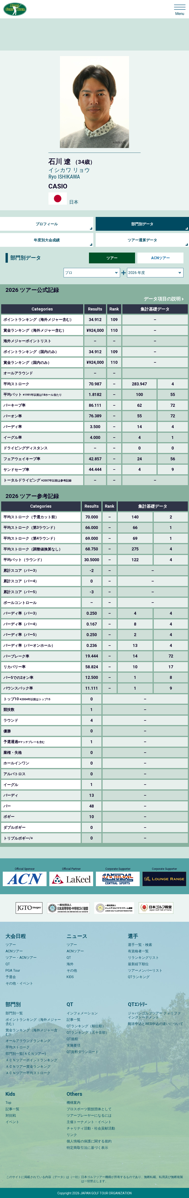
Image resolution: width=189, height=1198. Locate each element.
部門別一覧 (14, 1013)
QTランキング (139, 977)
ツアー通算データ (142, 240)
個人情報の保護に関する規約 (89, 1141)
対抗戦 (11, 1115)
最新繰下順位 (138, 964)
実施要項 (73, 1045)
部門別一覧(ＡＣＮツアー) (26, 1054)
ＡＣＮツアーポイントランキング (31, 1060)
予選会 (11, 977)
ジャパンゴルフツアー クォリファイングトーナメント (154, 1015)
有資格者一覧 (138, 951)
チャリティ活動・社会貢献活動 (91, 1128)
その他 (72, 970)
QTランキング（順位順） (86, 1026)
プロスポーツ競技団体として (89, 1109)
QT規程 (72, 1039)
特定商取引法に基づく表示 (87, 1148)
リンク (72, 1135)
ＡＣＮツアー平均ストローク (28, 1073)
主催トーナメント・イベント (89, 1122)
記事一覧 (73, 1020)
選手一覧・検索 (140, 945)
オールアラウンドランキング (28, 1041)
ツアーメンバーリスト (145, 970)
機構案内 (73, 1103)
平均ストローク (18, 1047)
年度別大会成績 (47, 240)
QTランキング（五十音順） (88, 1032)
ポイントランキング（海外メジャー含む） (33, 1022)
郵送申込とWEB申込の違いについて (155, 1024)
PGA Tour (13, 970)
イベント (12, 1122)
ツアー (112, 258)
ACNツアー (160, 258)
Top (8, 1103)
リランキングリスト (143, 958)
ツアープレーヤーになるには (89, 1115)
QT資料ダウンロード (83, 1052)
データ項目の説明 (162, 299)
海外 (70, 964)
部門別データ (142, 224)
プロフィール (47, 224)
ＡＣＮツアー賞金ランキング (28, 1066)
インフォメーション (82, 1013)
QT (8, 964)
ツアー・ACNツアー (21, 958)
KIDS (70, 977)
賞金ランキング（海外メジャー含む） (31, 1032)
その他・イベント (19, 983)
